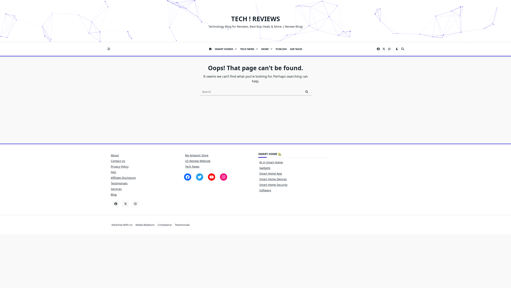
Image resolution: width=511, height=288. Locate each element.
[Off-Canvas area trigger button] (109, 49)
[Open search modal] (402, 49)
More (265, 49)
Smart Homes (224, 49)
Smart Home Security (273, 185)
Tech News (247, 49)
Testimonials (119, 183)
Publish (281, 49)
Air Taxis (296, 49)
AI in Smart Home (271, 162)
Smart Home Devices (273, 179)
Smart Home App (270, 173)
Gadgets (264, 168)
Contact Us (118, 161)
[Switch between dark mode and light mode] (397, 49)
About (115, 155)
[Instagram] (389, 49)
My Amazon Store (196, 155)
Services (116, 189)
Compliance (165, 225)
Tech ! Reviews (255, 18)
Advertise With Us (121, 225)
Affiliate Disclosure (123, 178)
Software (265, 190)
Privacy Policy (120, 166)
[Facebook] (378, 49)
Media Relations (145, 225)
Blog (114, 194)
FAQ (113, 172)
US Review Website (197, 161)
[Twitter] (383, 49)
